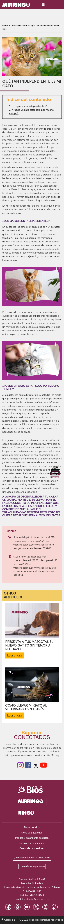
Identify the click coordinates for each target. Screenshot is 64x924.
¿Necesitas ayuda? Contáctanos (32, 858)
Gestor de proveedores (32, 848)
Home (5, 26)
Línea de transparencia (32, 866)
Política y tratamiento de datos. (32, 838)
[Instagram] (20, 765)
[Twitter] (36, 765)
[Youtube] (44, 765)
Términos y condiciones (32, 843)
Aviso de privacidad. (32, 833)
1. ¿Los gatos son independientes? (28, 106)
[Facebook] (28, 765)
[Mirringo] (18, 4)
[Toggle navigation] (43, 5)
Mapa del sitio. (32, 827)
